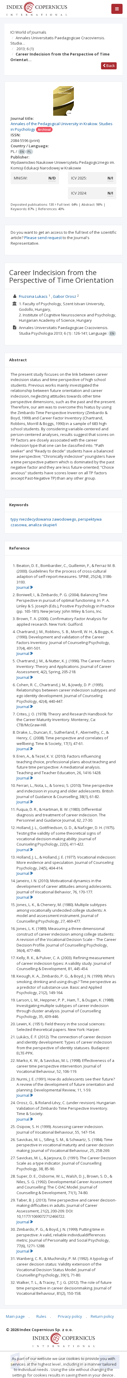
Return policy (102, 1316)
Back (110, 65)
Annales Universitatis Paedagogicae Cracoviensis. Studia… (57, 40)
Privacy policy (70, 1316)
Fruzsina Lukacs (33, 296)
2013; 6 (25, 48)
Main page (15, 1316)
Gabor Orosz (64, 296)
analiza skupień (42, 524)
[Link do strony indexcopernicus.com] (63, 1339)
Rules (41, 1316)
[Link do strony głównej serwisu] (36, 8)
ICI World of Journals (28, 32)
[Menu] (117, 9)
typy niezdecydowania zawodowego (43, 519)
